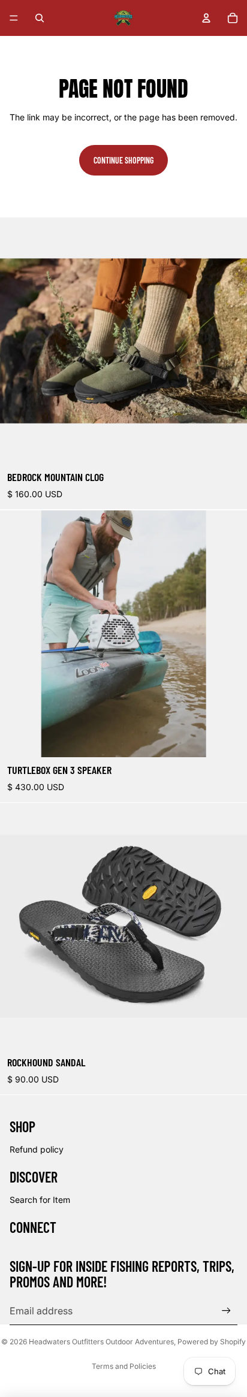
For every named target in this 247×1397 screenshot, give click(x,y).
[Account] (206, 18)
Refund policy (37, 1149)
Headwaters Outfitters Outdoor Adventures (101, 1341)
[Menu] (14, 18)
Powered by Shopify (211, 1341)
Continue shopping (123, 160)
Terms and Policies (124, 1366)
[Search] (39, 18)
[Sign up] (226, 1311)
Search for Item (40, 1200)
